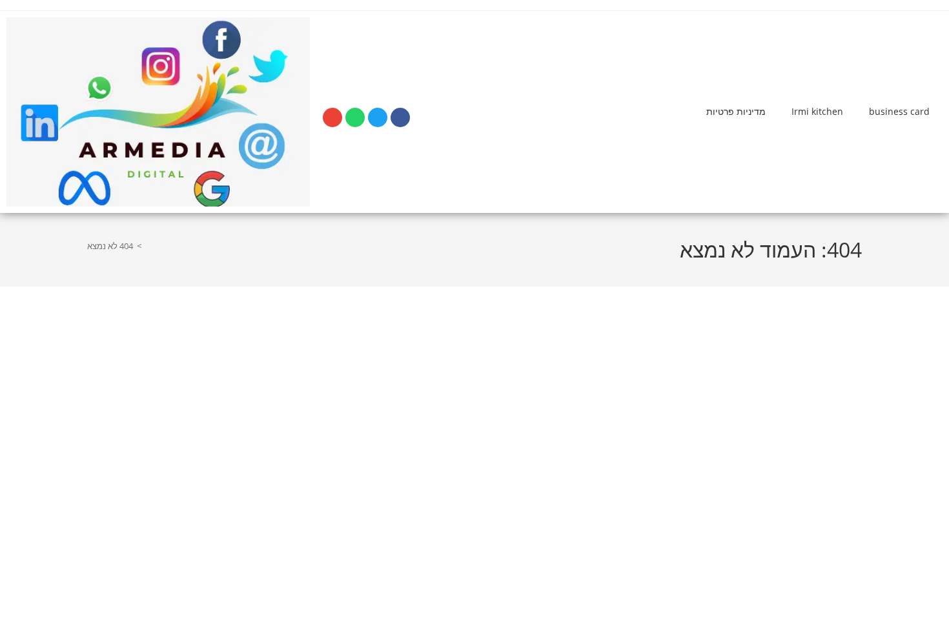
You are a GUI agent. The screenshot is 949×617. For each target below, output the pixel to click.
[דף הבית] (148, 246)
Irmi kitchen (817, 111)
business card (899, 111)
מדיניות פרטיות (736, 111)
